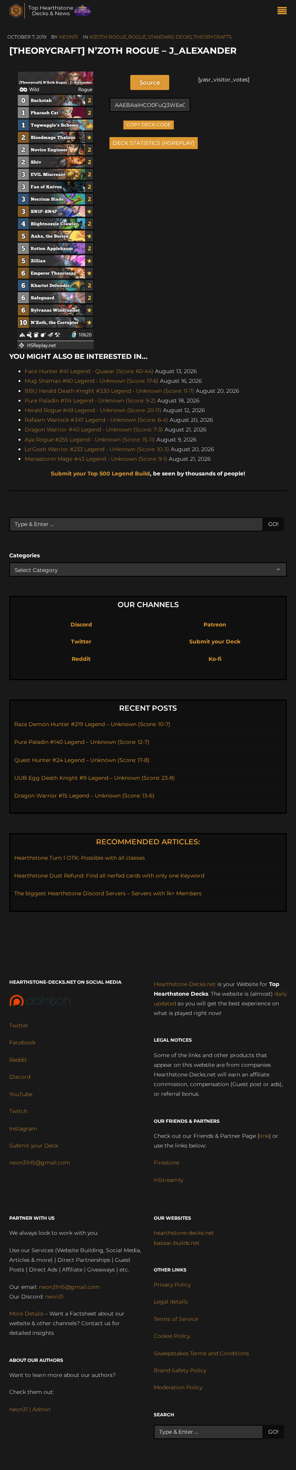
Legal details (171, 1301)
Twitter (81, 641)
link (264, 1135)
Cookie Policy (172, 1336)
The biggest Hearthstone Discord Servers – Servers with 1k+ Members (108, 893)
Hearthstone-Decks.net (185, 984)
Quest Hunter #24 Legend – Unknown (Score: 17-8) (82, 760)
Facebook (22, 1042)
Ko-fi (215, 658)
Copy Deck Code (149, 124)
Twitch (18, 1111)
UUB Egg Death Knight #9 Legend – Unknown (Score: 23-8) (94, 777)
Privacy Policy (172, 1284)
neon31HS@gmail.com (39, 1162)
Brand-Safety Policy (180, 1370)
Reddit (81, 658)
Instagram (23, 1128)
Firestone (166, 1162)
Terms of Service (176, 1319)
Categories (24, 555)
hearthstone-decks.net (184, 1232)
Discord (81, 624)
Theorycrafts (212, 37)
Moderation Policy (178, 1387)
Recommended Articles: (148, 841)
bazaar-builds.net (177, 1242)
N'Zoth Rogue (107, 37)
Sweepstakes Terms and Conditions (201, 1353)
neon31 (68, 37)
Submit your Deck (214, 641)
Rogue (137, 37)
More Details (26, 1313)
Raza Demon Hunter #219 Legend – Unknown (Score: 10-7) (92, 724)
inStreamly (168, 1179)
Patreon (215, 624)
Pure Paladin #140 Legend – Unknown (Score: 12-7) (82, 741)
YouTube (20, 1094)
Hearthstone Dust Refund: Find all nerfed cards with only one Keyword (109, 875)
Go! (273, 524)
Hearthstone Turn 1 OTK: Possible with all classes (79, 857)
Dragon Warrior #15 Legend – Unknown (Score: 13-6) (84, 795)
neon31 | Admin (29, 1409)
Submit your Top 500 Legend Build (100, 473)
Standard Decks (170, 37)
